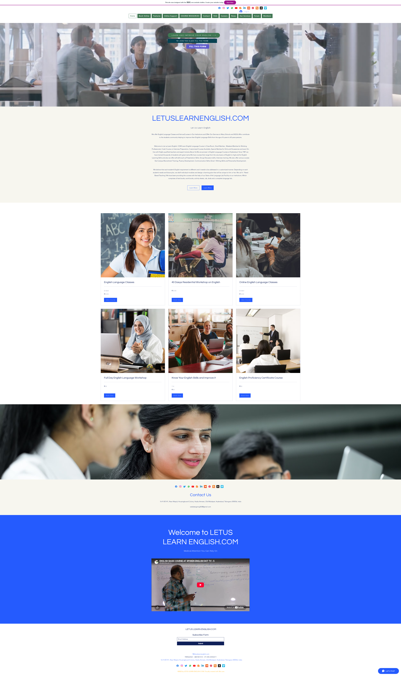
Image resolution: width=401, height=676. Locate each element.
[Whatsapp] (232, 8)
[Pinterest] (252, 8)
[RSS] (257, 8)
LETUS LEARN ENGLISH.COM (201, 629)
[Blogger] (240, 8)
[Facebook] (219, 8)
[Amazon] (261, 8)
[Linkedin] (244, 8)
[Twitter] (227, 8)
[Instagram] (223, 8)
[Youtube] (236, 8)
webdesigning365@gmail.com (200, 507)
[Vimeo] (265, 8)
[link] (133, 282)
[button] (110, 300)
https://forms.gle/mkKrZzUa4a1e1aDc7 (200, 37)
